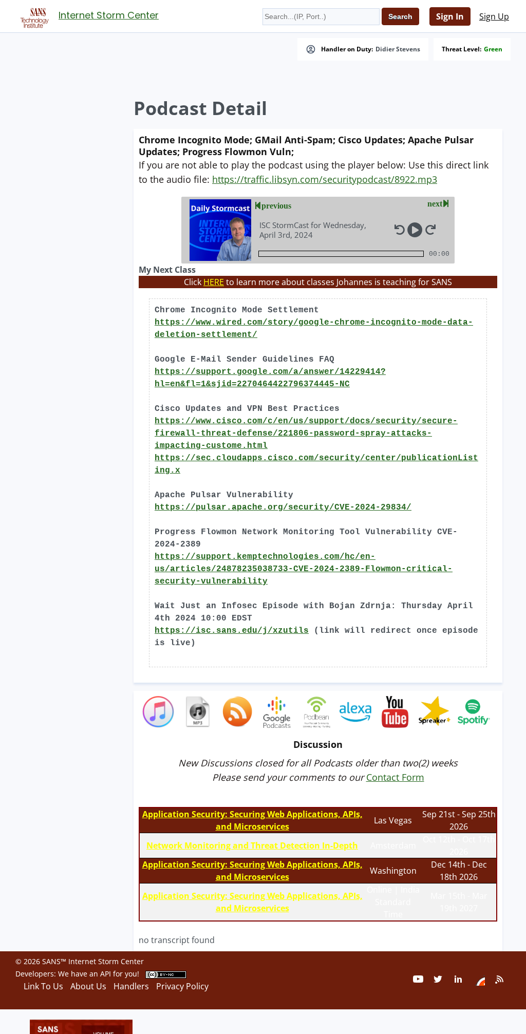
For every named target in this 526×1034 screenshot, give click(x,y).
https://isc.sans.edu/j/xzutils (232, 630)
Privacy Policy (182, 986)
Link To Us (43, 986)
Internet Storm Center (109, 15)
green (493, 49)
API (105, 974)
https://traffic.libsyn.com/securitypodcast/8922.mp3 (324, 179)
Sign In (450, 16)
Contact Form (395, 777)
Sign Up (494, 16)
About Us (88, 986)
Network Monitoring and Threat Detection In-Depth (252, 845)
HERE (213, 282)
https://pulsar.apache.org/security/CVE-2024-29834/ (283, 507)
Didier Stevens (397, 49)
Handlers (131, 986)
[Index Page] (32, 16)
